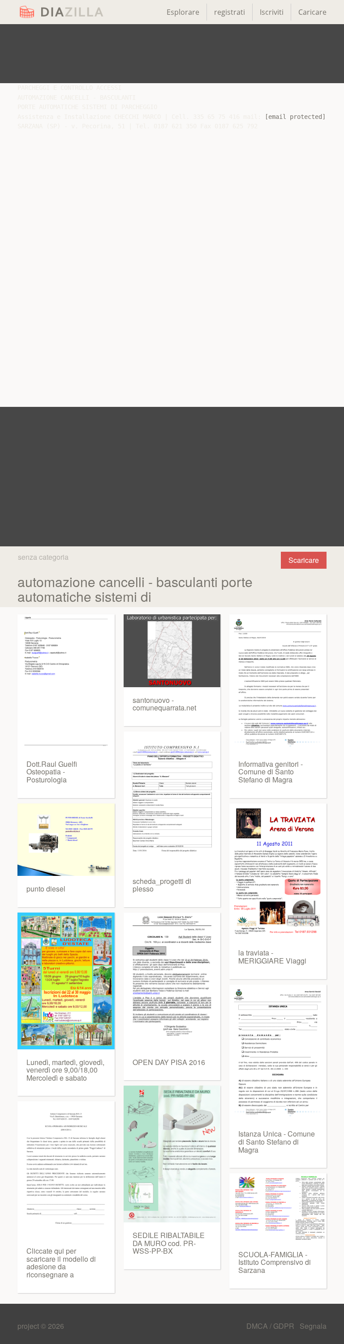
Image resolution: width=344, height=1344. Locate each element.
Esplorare (183, 12)
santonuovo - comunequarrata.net (164, 704)
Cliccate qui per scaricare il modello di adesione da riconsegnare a (61, 1263)
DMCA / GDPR (271, 1326)
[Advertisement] (172, 53)
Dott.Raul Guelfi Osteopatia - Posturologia (51, 772)
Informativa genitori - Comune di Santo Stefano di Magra (270, 772)
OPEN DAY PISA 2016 (169, 1062)
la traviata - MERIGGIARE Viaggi (272, 956)
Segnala (313, 1326)
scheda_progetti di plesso (162, 885)
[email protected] (295, 116)
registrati (229, 12)
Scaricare (303, 560)
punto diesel (45, 888)
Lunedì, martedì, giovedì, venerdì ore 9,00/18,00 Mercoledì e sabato (65, 1070)
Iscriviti (272, 12)
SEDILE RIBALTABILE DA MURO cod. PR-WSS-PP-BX (169, 1243)
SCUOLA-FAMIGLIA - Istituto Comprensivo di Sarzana (274, 1262)
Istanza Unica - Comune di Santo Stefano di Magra (276, 1141)
